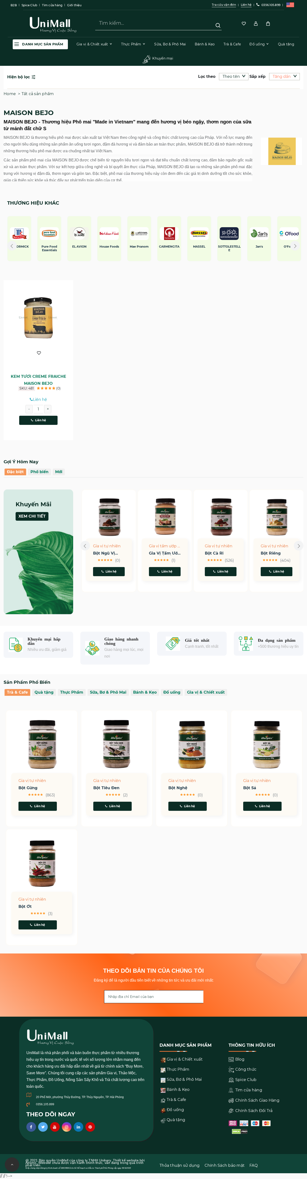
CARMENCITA (40, 246)
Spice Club (29, 5)
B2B (14, 5)
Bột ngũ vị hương (104, 553)
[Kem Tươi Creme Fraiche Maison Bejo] (38, 318)
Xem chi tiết (32, 516)
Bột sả (249, 788)
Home (10, 94)
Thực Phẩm (71, 692)
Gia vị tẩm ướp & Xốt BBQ (164, 546)
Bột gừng (27, 788)
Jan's (130, 246)
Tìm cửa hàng (52, 5)
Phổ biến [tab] (39, 472)
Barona (280, 246)
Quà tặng (44, 692)
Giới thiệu (74, 5)
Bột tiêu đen (106, 788)
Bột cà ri (214, 553)
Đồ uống (171, 692)
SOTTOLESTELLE (100, 248)
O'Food (160, 246)
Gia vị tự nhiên (107, 546)
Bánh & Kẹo (145, 692)
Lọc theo (206, 76)
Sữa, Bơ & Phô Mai (108, 692)
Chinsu (190, 246)
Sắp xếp (257, 76)
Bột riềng (271, 553)
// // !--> (153, 139)
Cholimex (220, 246)
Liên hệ (40, 420)
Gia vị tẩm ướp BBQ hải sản (164, 553)
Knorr (250, 246)
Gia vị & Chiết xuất (206, 692)
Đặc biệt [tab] (15, 472)
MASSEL (70, 246)
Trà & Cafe (17, 692)
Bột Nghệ (177, 788)
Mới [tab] (58, 472)
